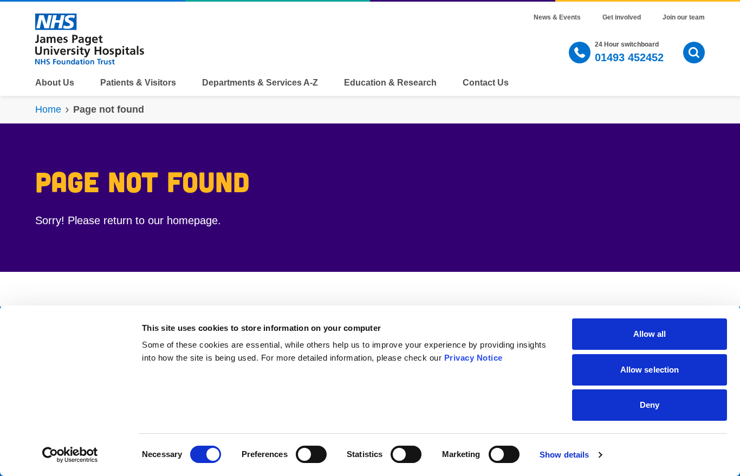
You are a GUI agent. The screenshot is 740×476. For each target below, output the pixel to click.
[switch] (311, 454)
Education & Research (390, 83)
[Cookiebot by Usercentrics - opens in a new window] (70, 455)
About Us (54, 83)
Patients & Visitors (138, 83)
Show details (564, 454)
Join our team (684, 17)
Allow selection (649, 369)
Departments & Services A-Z (260, 83)
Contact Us (486, 83)
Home (48, 109)
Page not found (108, 109)
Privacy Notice (473, 357)
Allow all (649, 333)
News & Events (557, 17)
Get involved (621, 17)
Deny (649, 404)
